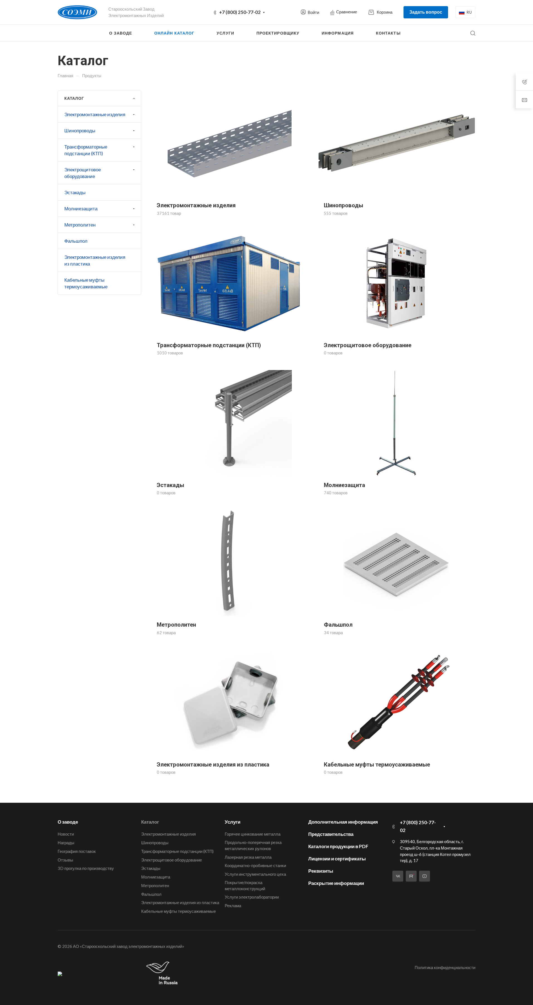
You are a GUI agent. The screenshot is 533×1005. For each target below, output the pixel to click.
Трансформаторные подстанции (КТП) (85, 150)
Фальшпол (75, 241)
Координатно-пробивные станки (255, 865)
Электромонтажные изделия (94, 114)
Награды (66, 842)
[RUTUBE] (411, 876)
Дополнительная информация (343, 822)
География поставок (77, 851)
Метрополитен (80, 225)
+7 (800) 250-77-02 (240, 12)
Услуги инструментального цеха (255, 874)
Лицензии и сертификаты (337, 859)
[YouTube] (424, 876)
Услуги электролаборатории (252, 896)
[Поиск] (472, 33)
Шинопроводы (79, 130)
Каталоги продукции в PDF (338, 846)
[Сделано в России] (163, 973)
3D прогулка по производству (86, 868)
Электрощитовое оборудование (82, 173)
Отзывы (65, 859)
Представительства (330, 834)
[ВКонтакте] (397, 876)
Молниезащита (80, 208)
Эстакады (74, 192)
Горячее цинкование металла (252, 833)
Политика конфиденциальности (445, 967)
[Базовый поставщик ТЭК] (60, 973)
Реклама (233, 905)
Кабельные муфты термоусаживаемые (85, 283)
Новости (66, 833)
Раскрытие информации (336, 883)
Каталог (150, 822)
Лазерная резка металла (248, 857)
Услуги (232, 822)
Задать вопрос (425, 11)
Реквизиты (320, 871)
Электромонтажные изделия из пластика (94, 260)
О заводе (68, 822)
